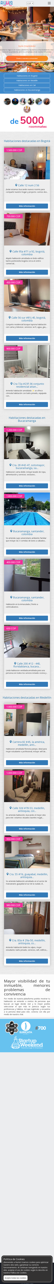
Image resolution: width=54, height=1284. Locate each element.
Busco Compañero (27, 58)
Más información (27, 206)
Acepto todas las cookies (15, 1278)
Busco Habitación (27, 52)
